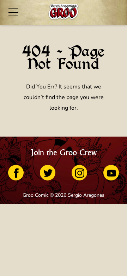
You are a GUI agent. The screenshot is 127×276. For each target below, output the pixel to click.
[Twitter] (47, 172)
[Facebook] (16, 172)
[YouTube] (111, 172)
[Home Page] (63, 12)
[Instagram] (79, 172)
